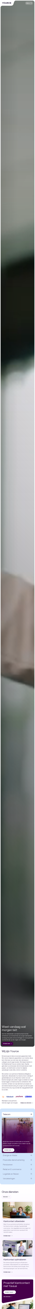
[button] (29, 3)
